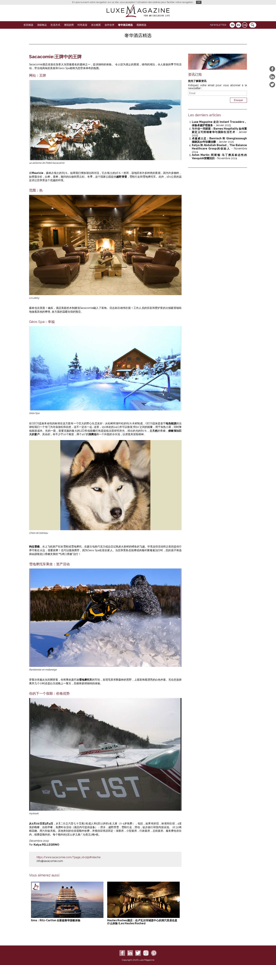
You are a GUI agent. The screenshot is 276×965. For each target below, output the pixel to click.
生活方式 (55, 24)
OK (198, 2)
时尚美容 (82, 24)
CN (245, 25)
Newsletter (218, 24)
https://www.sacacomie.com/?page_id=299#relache (68, 857)
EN (238, 25)
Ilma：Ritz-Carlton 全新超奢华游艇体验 (55, 920)
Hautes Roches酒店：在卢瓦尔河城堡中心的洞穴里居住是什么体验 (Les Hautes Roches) (142, 922)
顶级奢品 (42, 24)
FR (232, 25)
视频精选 (141, 24)
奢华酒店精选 (125, 24)
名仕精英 (96, 24)
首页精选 (28, 24)
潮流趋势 (69, 24)
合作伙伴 (109, 24)
